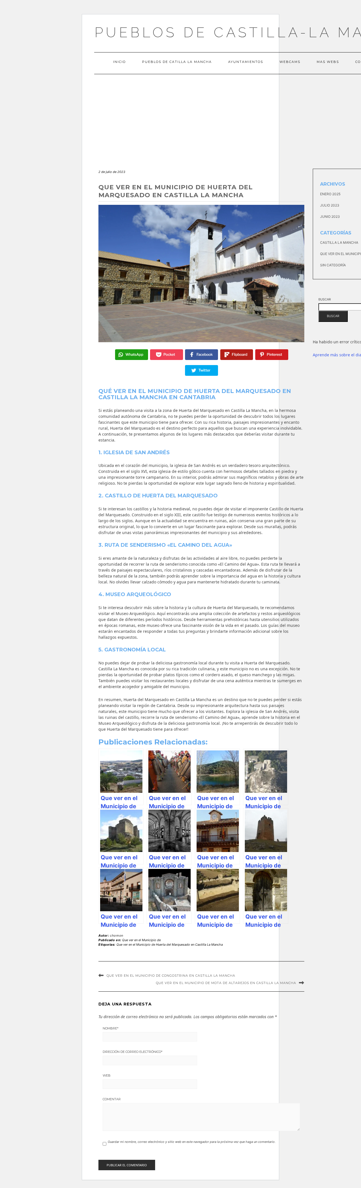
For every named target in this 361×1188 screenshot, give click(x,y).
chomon (116, 935)
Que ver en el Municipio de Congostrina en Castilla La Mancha (171, 976)
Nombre (110, 1028)
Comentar (112, 1099)
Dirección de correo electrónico (132, 1052)
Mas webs (328, 62)
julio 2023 (329, 205)
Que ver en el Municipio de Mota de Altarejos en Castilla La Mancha (226, 983)
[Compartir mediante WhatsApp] (131, 354)
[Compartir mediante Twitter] (201, 370)
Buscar (324, 299)
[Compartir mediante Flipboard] (236, 354)
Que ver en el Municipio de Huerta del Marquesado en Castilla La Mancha (169, 945)
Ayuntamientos (245, 62)
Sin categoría (333, 265)
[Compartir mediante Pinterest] (271, 354)
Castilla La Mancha (339, 242)
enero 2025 (330, 194)
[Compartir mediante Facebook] (201, 354)
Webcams (289, 62)
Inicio (119, 62)
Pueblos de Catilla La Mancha (177, 62)
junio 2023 (330, 216)
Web (107, 1075)
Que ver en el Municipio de (141, 940)
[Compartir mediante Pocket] (166, 354)
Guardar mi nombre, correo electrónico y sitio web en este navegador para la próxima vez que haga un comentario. (192, 1142)
